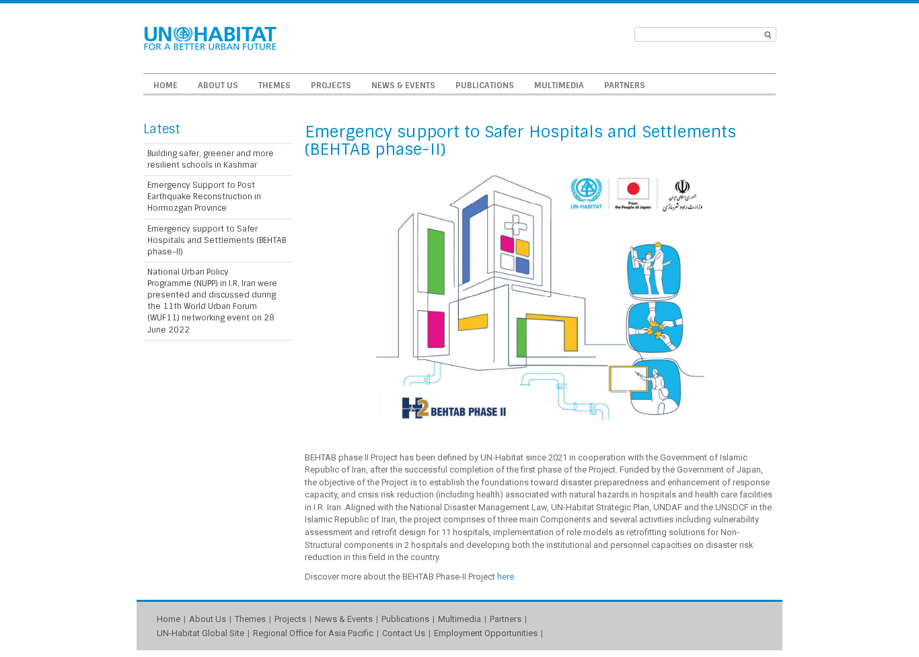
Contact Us (403, 633)
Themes (274, 85)
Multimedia (559, 85)
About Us (218, 85)
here (505, 577)
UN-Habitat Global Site (200, 633)
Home (165, 85)
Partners (624, 85)
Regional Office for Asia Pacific (313, 633)
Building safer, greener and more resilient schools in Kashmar (210, 159)
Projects (331, 85)
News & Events (403, 85)
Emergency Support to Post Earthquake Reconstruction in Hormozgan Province (204, 196)
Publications (484, 85)
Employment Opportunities (486, 633)
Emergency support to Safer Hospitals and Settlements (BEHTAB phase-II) (216, 240)
